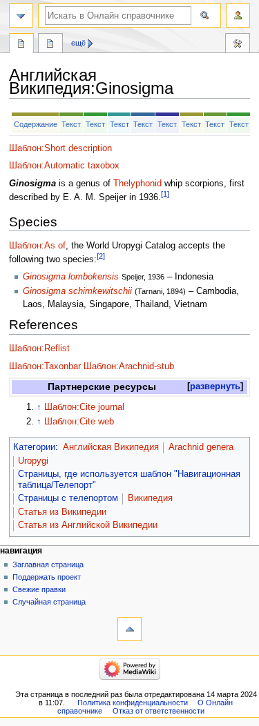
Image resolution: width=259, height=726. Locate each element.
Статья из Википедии (62, 512)
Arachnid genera (201, 447)
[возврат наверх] (129, 629)
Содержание (35, 124)
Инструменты (237, 45)
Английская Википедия (111, 447)
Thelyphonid (137, 183)
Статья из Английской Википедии (87, 525)
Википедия (150, 498)
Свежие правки (39, 589)
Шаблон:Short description (60, 148)
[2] (101, 256)
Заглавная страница (48, 564)
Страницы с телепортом (68, 498)
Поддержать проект (46, 577)
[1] (165, 194)
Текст (71, 124)
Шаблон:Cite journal (84, 407)
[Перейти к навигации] (21, 15)
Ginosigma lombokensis (71, 277)
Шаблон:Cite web (79, 421)
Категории (34, 447)
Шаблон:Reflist (39, 348)
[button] (215, 386)
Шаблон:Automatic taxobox (64, 165)
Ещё (78, 43)
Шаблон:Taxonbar (45, 366)
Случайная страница (49, 602)
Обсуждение (50, 45)
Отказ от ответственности (158, 711)
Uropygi (33, 461)
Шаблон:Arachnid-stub (129, 366)
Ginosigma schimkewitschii (77, 291)
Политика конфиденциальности (132, 702)
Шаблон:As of (37, 246)
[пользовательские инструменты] (238, 15)
